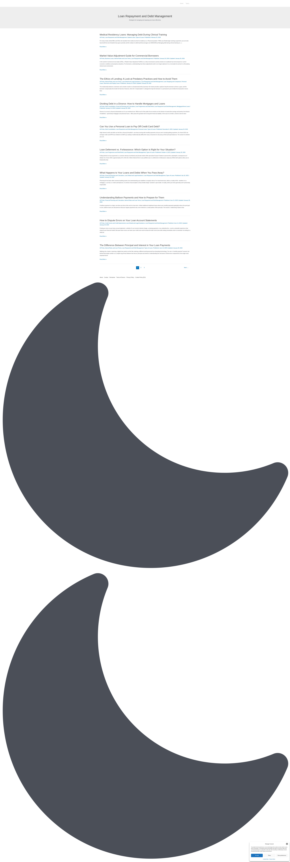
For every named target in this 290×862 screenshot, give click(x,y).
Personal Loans (142, 129)
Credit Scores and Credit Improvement (115, 223)
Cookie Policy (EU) (140, 277)
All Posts (102, 37)
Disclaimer (112, 277)
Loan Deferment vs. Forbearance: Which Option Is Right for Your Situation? (138, 149)
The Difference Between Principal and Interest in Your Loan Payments (135, 245)
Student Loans (131, 37)
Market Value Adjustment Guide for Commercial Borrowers (129, 55)
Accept (257, 855)
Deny (269, 855)
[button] (287, 844)
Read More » (103, 47)
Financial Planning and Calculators (125, 106)
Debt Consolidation (110, 106)
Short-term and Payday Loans (112, 83)
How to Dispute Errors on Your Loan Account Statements (128, 220)
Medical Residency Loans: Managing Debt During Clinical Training (133, 34)
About (101, 277)
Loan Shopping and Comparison (172, 81)
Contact (106, 277)
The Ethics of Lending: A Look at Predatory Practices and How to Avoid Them (138, 79)
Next (186, 267)
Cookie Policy (266, 859)
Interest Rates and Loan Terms (122, 58)
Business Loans (109, 58)
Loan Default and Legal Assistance (131, 81)
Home (181, 3)
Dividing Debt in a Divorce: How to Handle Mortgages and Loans (132, 103)
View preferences (282, 855)
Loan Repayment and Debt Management (116, 37)
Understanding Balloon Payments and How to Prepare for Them (132, 197)
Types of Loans (140, 37)
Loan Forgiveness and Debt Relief (144, 106)
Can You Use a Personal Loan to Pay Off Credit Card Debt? (130, 126)
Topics (187, 3)
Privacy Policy (272, 859)
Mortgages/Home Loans (183, 106)
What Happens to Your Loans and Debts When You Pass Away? (132, 172)
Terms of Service (120, 277)
